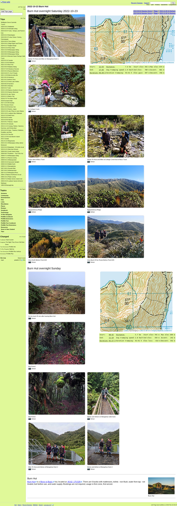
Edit (152, 5)
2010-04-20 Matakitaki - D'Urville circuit (12, 147)
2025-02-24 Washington (8, 35)
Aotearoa (4, 193)
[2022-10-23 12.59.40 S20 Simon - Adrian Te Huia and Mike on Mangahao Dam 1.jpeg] (56, 35)
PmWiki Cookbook (7, 216)
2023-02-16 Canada (7, 60)
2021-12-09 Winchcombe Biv (9, 75)
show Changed (22, 236)
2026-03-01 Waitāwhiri (7, 26)
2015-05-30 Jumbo (6, 117)
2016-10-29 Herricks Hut (8, 107)
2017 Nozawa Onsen (7, 105)
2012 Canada (5, 138)
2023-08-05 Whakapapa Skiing (10, 54)
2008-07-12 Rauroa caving (9, 157)
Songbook (4, 210)
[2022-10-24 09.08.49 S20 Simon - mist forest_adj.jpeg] (56, 393)
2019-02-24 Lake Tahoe (8, 94)
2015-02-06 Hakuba (7, 119)
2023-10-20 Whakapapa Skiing (10, 50)
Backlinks (164, 5)
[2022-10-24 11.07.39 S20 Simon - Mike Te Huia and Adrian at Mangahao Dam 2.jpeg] (56, 444)
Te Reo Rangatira (6, 214)
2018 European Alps (7, 100)
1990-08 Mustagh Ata (7, 185)
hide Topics (22, 189)
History (157, 5)
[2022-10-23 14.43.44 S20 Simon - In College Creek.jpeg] (56, 86)
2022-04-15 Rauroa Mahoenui (9, 71)
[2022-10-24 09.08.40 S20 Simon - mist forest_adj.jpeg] (56, 343)
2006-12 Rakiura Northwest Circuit (11, 174)
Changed (4, 237)
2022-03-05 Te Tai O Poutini (9, 73)
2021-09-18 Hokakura (7, 77)
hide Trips (23, 18)
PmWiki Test (5, 221)
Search (146, 3)
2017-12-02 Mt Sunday (7, 102)
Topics (3, 190)
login (2, 260)
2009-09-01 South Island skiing (10, 151)
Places (3, 206)
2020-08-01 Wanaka (7, 85)
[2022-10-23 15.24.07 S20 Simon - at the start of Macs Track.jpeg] (56, 136)
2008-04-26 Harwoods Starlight (10, 162)
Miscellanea (4, 204)
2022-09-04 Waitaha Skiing (9, 66)
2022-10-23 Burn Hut (7, 64)
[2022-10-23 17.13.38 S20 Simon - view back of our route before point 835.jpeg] (115, 237)
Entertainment (5, 197)
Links (2, 202)
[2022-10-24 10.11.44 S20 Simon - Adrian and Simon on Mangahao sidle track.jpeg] (103, 393)
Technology (4, 212)
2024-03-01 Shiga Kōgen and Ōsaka (11, 43)
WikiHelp (35, 505)
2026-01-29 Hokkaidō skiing (9, 28)
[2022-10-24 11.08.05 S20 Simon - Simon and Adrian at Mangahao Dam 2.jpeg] (103, 444)
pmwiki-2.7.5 (17, 260)
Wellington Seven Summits (8, 22)
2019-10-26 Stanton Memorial (9, 92)
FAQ (24, 9)
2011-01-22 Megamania (8, 141)
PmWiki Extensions (7, 218)
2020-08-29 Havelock (7, 83)
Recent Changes (137, 3)
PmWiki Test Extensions (8, 225)
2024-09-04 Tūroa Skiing (8, 41)
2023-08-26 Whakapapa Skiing (10, 52)
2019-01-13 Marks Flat (7, 96)
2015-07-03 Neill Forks (7, 115)
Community (4, 195)
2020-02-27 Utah (6, 88)
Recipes (3, 208)
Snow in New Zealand (8, 229)
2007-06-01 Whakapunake (8, 170)
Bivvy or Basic (46, 482)
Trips (2, 19)
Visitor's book (21, 258)
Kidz (2, 199)
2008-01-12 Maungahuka (8, 166)
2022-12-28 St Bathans (7, 62)
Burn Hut (31, 482)
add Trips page (21, 7)
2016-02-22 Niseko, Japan (8, 109)
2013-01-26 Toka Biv (7, 134)
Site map (3, 258)
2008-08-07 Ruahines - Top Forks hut (12, 153)
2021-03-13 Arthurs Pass (8, 79)
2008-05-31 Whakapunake (8, 160)
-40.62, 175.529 (73, 482)
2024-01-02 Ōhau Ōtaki (8, 47)
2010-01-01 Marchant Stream (9, 149)
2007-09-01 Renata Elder (8, 168)
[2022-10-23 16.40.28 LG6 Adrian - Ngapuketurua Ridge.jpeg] (56, 186)
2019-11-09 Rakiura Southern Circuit (11, 90)
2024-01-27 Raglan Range (8, 45)
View (148, 5)
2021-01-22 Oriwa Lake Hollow (10, 81)
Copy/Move (172, 5)
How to (2, 9)
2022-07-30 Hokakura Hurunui (10, 69)
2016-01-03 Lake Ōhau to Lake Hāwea (12, 111)
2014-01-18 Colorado (7, 124)
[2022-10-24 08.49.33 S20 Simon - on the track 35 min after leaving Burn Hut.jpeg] (56, 293)
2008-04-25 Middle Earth (8, 164)
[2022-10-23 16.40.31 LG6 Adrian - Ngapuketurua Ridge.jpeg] (115, 186)
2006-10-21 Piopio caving (8, 176)
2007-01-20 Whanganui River (9, 172)
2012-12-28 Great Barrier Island (10, 136)
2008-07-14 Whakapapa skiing (10, 155)
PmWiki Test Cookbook (8, 223)
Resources (4, 227)
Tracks (3, 24)
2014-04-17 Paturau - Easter (9, 121)
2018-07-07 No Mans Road (9, 98)
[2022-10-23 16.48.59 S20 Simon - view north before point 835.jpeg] (56, 237)
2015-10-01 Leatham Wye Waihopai (11, 113)
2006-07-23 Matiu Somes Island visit (11, 179)
